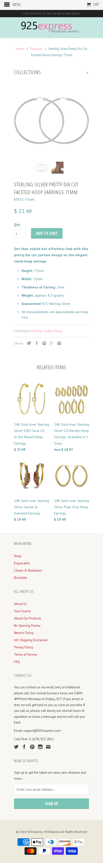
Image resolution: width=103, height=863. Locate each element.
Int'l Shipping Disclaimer (31, 640)
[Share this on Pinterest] (43, 343)
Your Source (22, 611)
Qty (17, 224)
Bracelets (20, 578)
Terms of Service (25, 654)
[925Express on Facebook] (24, 746)
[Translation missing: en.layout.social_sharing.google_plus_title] (50, 343)
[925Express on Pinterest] (32, 746)
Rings (18, 556)
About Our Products (27, 618)
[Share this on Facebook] (35, 343)
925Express (35, 832)
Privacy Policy (23, 647)
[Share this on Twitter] (27, 343)
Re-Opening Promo (27, 625)
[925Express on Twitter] (16, 746)
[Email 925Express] (48, 746)
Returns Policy (24, 633)
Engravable (22, 563)
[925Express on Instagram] (40, 746)
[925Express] (51, 27)
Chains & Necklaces (28, 570)
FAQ (17, 662)
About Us (20, 604)
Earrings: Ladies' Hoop (47, 331)
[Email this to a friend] (58, 343)
